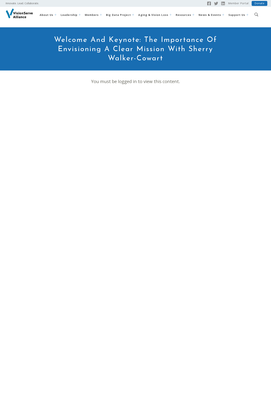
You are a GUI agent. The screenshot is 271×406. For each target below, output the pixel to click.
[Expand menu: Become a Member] (101, 15)
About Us (46, 15)
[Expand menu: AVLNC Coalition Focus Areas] (170, 15)
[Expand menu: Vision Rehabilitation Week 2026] (223, 15)
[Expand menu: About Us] (55, 15)
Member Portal (238, 3)
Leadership (69, 15)
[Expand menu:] (247, 15)
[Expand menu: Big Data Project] (133, 15)
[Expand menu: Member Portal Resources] (193, 15)
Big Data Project (118, 15)
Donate (259, 3)
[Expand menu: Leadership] (79, 15)
